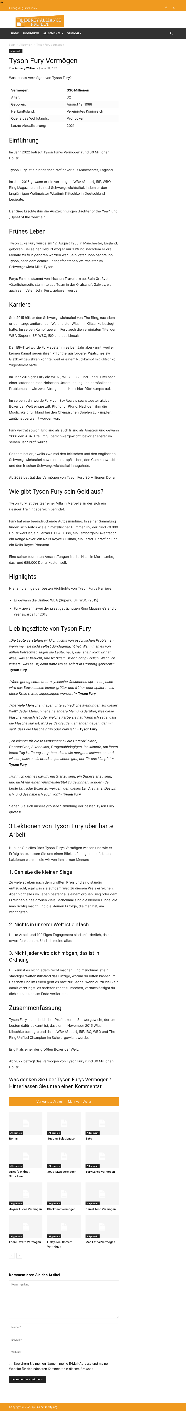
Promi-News (31, 33)
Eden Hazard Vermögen (25, 1242)
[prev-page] (12, 1255)
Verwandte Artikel (50, 1101)
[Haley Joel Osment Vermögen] (64, 1226)
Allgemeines (51, 33)
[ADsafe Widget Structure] (25, 1156)
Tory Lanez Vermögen (100, 1171)
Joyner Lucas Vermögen (25, 1209)
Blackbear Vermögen (61, 1209)
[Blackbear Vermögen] (64, 1193)
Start (12, 45)
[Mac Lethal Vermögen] (102, 1226)
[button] (171, 33)
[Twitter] (173, 8)
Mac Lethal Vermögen (100, 1242)
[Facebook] (166, 8)
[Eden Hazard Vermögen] (25, 1226)
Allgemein (26, 45)
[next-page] (19, 1255)
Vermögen (74, 33)
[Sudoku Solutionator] (64, 1123)
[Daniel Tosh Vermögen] (102, 1193)
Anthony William (25, 68)
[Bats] (102, 1123)
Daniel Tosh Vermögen (101, 1209)
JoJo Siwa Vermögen (61, 1171)
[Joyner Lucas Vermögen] (25, 1193)
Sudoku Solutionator (61, 1138)
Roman (13, 1138)
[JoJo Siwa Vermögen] (64, 1156)
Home (15, 33)
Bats (89, 1138)
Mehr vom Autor (79, 1101)
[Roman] (25, 1123)
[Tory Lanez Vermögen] (102, 1156)
